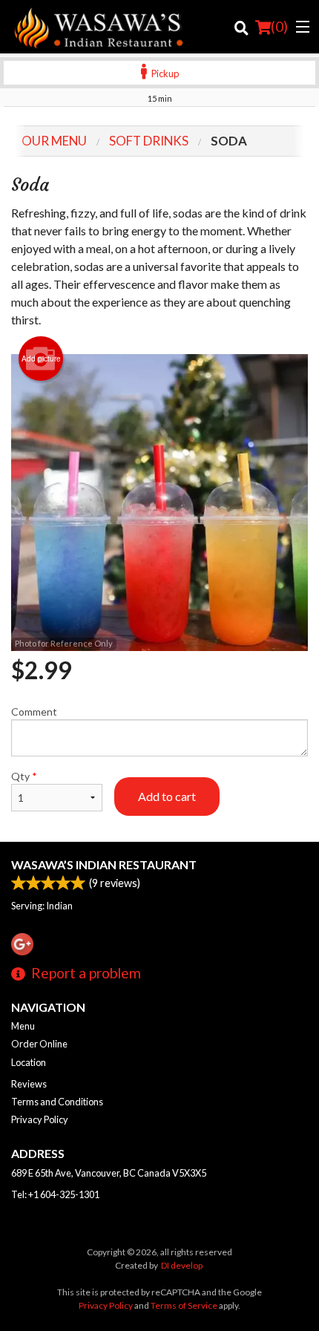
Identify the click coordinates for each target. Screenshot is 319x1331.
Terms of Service (184, 1305)
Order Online (39, 1044)
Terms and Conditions (57, 1102)
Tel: (55, 1194)
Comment (34, 711)
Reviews (29, 1084)
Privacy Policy (39, 1119)
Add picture (41, 358)
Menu (23, 1026)
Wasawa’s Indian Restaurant (104, 864)
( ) (279, 26)
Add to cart (167, 796)
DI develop (182, 1265)
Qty (24, 776)
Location (28, 1062)
